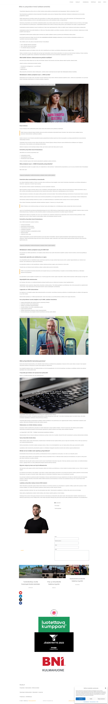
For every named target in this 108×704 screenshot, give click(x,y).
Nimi (56, 536)
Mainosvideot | (29, 687)
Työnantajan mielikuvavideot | (26, 692)
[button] (105, 688)
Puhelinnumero (58, 540)
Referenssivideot (35, 687)
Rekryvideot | (35, 692)
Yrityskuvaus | (23, 696)
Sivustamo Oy (50, 700)
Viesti (56, 549)
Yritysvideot (22, 687)
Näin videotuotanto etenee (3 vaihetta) (68, 71)
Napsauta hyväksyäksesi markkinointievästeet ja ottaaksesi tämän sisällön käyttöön (37, 84)
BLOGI (99, 2)
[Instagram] (20, 599)
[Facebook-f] (20, 603)
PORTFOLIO (93, 2)
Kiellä (91, 698)
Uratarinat (40, 692)
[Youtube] (20, 592)
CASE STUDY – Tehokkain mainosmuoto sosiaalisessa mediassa (40, 432)
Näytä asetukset (101, 698)
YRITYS (104, 2)
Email (56, 545)
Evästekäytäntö (86, 701)
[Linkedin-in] (20, 596)
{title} (97, 701)
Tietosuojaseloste (93, 701)
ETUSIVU (71, 2)
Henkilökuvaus (29, 696)
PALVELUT (78, 2)
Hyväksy (80, 698)
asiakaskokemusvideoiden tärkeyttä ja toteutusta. (52, 37)
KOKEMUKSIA (85, 2)
